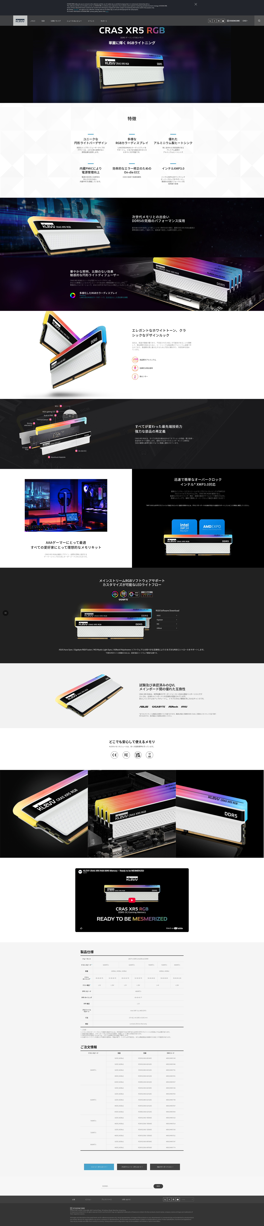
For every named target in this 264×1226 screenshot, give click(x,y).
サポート (104, 21)
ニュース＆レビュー (74, 21)
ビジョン (88, 1199)
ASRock (159, 628)
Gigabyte (160, 620)
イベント (91, 21)
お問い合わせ (126, 1199)
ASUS (158, 615)
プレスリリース (106, 1199)
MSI (158, 624)
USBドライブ (56, 21)
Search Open (259, 20)
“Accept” (75, 9)
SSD (43, 21)
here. (107, 11)
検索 (158, 1186)
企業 (73, 1199)
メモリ (32, 21)
